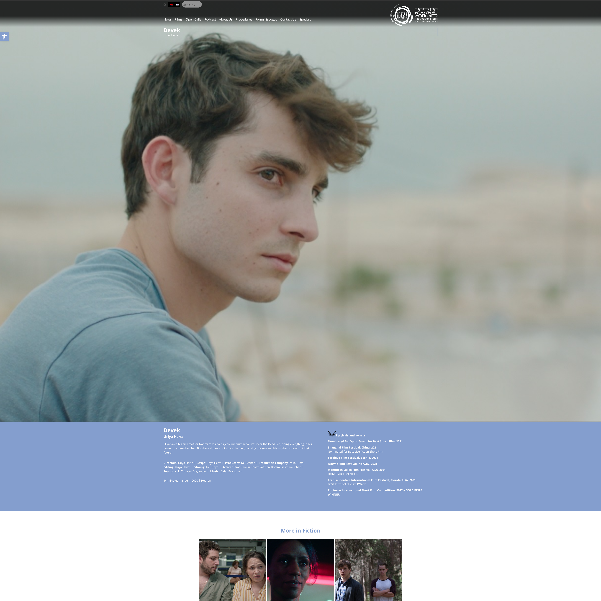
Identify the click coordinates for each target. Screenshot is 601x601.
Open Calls (193, 19)
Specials (305, 19)
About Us (226, 19)
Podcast (210, 19)
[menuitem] (171, 4)
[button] (4, 36)
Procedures (244, 19)
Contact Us (288, 19)
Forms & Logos (266, 19)
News (168, 19)
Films (178, 19)
